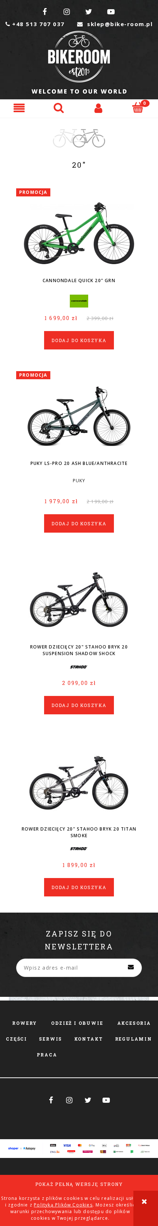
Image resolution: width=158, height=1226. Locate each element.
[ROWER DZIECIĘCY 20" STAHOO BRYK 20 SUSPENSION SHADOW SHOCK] (79, 599)
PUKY (79, 480)
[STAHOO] (79, 667)
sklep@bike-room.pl (114, 24)
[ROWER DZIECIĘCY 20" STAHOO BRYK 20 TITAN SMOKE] (79, 781)
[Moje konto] (99, 108)
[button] (20, 108)
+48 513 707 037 (35, 24)
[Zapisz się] (131, 968)
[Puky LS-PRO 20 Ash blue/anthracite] (79, 415)
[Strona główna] (79, 62)
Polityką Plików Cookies (63, 1205)
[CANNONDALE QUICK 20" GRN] (79, 233)
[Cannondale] (79, 300)
